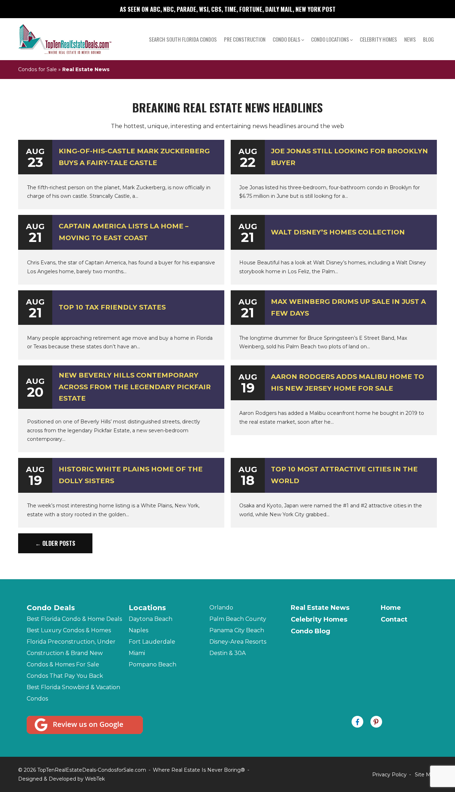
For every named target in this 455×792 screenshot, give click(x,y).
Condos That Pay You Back (65, 675)
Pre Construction (245, 39)
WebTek (95, 779)
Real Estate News (320, 608)
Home (391, 608)
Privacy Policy (389, 774)
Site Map (426, 774)
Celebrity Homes (378, 39)
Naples (138, 630)
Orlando (221, 607)
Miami (137, 653)
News (410, 39)
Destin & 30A (227, 653)
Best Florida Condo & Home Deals (74, 619)
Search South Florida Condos (183, 39)
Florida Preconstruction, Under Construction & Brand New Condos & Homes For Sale (71, 653)
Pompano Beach (152, 664)
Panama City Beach (236, 630)
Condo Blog (310, 631)
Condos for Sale (37, 69)
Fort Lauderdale (152, 641)
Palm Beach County (237, 619)
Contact (394, 619)
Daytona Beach (150, 619)
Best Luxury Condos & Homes (69, 630)
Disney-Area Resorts (237, 641)
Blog (428, 39)
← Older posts (55, 543)
